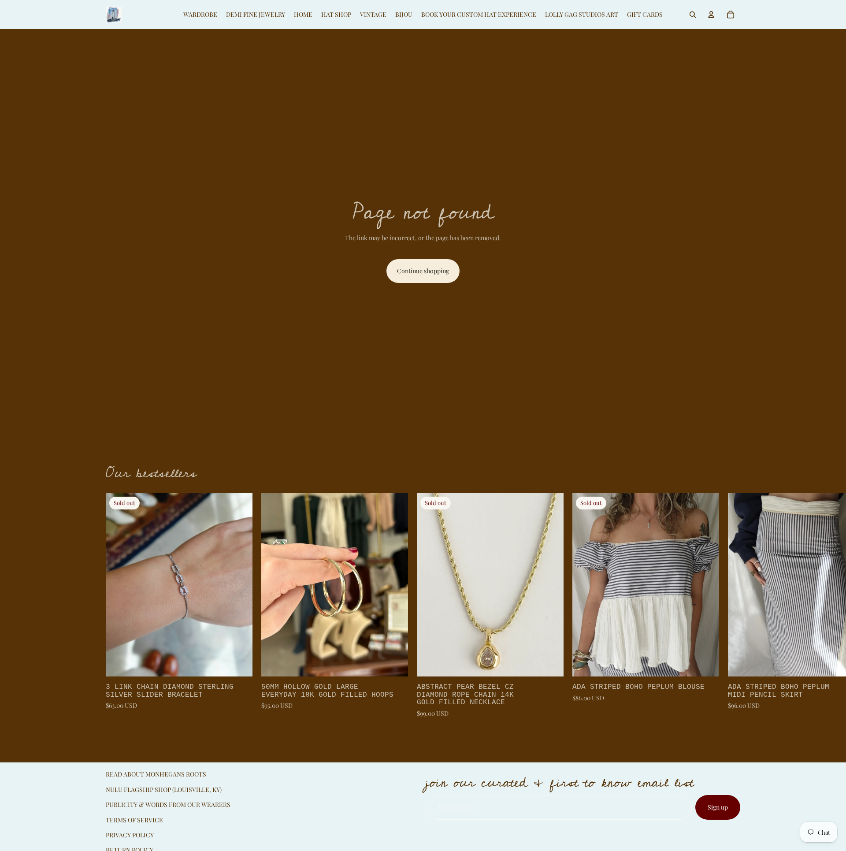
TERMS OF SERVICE (134, 820)
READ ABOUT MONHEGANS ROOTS (156, 774)
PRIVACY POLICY (130, 835)
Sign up (718, 807)
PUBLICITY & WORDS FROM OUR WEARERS (168, 804)
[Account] (711, 14)
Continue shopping (423, 271)
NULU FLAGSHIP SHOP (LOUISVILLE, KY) (164, 789)
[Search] (692, 14)
